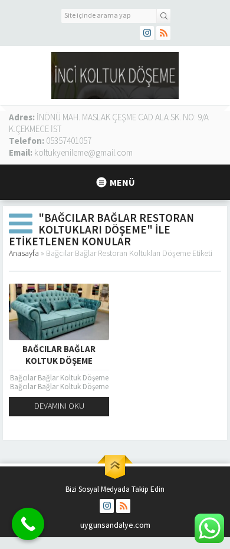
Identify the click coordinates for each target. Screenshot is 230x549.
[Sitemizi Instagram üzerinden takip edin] (147, 33)
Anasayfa (24, 253)
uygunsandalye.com (115, 525)
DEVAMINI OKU (59, 405)
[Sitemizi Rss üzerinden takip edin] (163, 33)
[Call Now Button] (28, 524)
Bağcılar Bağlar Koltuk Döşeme (59, 354)
